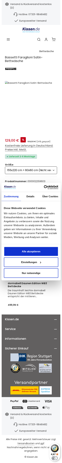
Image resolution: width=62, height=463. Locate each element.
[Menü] (8, 39)
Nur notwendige (31, 272)
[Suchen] (39, 39)
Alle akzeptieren (31, 251)
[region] (31, 107)
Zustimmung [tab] (11, 196)
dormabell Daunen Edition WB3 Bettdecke (27, 285)
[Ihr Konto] (46, 39)
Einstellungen (29, 262)
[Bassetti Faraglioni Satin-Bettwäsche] (31, 107)
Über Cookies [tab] (50, 196)
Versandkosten (26, 443)
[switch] (55, 458)
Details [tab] (30, 196)
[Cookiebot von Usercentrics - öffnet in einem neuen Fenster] (44, 187)
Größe (9, 164)
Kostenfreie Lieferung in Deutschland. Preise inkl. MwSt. (29, 147)
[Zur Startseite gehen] (31, 30)
